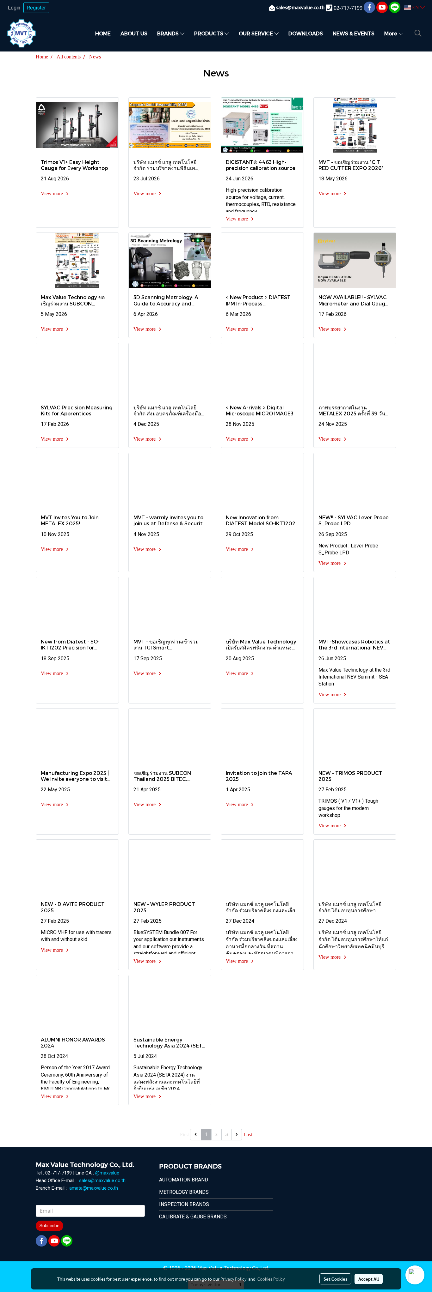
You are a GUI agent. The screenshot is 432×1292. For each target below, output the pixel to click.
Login (14, 8)
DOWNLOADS (305, 33)
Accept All (368, 1279)
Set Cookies (335, 1279)
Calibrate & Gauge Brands (193, 1217)
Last (248, 1134)
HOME (103, 33)
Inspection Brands (184, 1204)
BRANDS (168, 33)
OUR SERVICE (256, 33)
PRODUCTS (209, 33)
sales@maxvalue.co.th (102, 1180)
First (184, 1134)
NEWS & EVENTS (353, 33)
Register (36, 8)
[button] (418, 33)
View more (52, 193)
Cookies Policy (271, 1279)
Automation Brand (183, 1180)
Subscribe (49, 1225)
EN (415, 7)
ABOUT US (133, 33)
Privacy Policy (233, 1279)
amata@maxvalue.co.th (93, 1188)
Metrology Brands (184, 1192)
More (391, 33)
